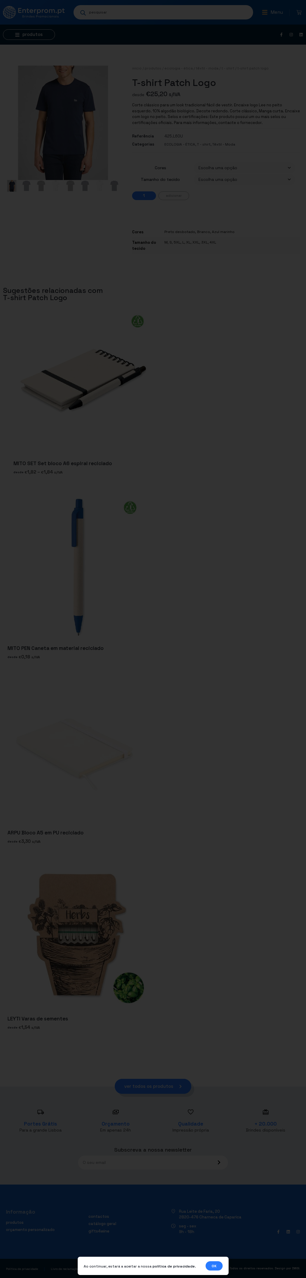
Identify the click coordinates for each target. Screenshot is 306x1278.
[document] (153, 639)
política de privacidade (173, 1266)
